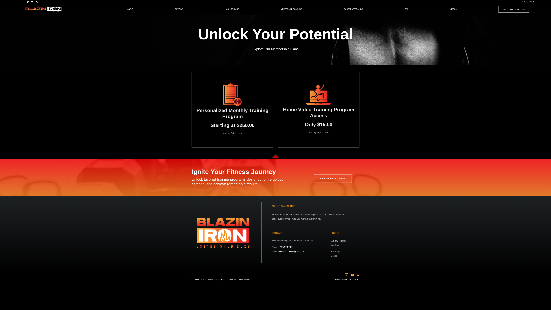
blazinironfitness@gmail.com (291, 251)
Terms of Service (340, 279)
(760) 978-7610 (286, 247)
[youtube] (32, 2)
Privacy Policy (353, 279)
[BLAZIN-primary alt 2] (43, 5)
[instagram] (28, 2)
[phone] (37, 2)
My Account (528, 2)
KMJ (248, 279)
